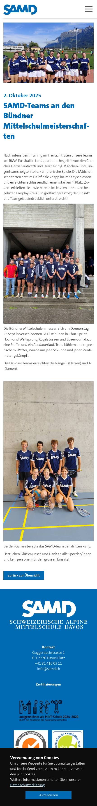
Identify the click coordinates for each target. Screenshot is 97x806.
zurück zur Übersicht (24, 575)
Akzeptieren (48, 795)
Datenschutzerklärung (27, 785)
